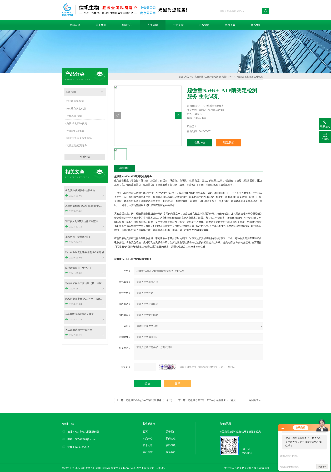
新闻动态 (170, 438)
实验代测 (71, 92)
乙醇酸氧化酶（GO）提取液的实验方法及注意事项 (84, 206)
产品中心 (188, 76)
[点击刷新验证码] (167, 367)
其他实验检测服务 (76, 145)
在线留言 (204, 25)
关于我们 (101, 25)
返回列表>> (255, 400)
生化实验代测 (74, 116)
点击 (102, 92)
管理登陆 (229, 468)
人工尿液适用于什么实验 (78, 329)
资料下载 (230, 25)
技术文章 (148, 445)
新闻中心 (127, 25)
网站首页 (75, 25)
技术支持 (178, 25)
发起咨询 (322, 466)
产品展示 (152, 25)
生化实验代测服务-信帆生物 (80, 190)
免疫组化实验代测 (76, 123)
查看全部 (85, 157)
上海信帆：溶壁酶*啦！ (78, 237)
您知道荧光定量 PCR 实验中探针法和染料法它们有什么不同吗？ (84, 299)
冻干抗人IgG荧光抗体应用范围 (81, 221)
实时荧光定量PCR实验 (79, 138)
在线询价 (199, 142)
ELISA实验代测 (75, 101)
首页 (181, 76)
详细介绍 (124, 168)
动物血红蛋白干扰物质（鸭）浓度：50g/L (84, 283)
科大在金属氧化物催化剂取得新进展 (84, 252)
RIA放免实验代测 (76, 108)
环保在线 (251, 468)
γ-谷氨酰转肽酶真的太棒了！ (80, 314)
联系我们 (256, 25)
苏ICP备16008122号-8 (132, 468)
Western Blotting (75, 130)
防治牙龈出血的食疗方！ (78, 268)
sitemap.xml (263, 468)
